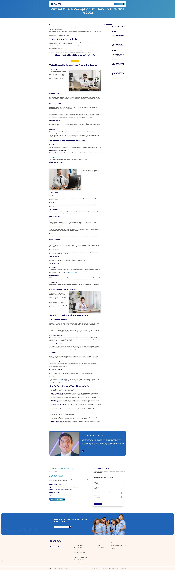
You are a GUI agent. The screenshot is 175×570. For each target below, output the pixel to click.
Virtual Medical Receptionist (80, 552)
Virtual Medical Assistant (79, 545)
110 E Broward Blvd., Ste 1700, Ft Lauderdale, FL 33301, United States (119, 547)
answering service (89, 115)
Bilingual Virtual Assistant (79, 559)
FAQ (99, 542)
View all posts (85, 446)
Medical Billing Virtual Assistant (80, 550)
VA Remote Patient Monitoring (80, 557)
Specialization (53, 397)
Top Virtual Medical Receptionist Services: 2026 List (118, 46)
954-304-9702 (68, 4)
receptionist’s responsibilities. (72, 272)
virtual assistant (89, 131)
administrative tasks (74, 42)
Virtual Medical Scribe (78, 547)
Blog (99, 545)
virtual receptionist (64, 379)
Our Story (100, 550)
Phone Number (97, 495)
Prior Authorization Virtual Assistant (81, 554)
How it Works (101, 547)
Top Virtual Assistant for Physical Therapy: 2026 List (118, 73)
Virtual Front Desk (77, 542)
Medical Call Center (78, 562)
